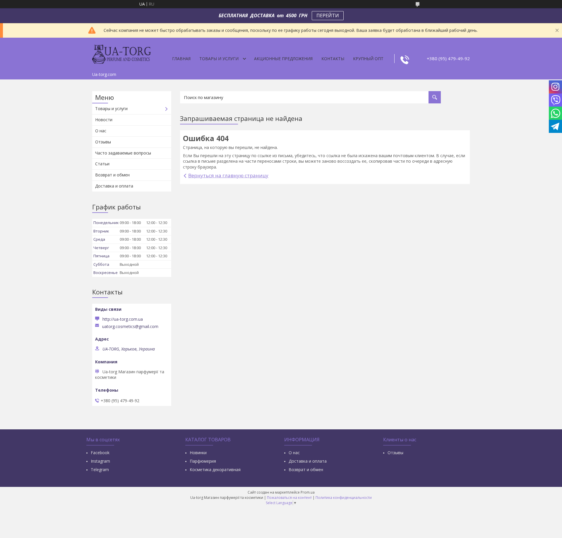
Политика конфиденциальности (344, 497)
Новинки (198, 452)
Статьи (102, 163)
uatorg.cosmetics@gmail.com (130, 326)
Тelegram (100, 469)
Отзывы (103, 142)
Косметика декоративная (215, 469)
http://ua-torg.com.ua (122, 319)
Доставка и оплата (114, 186)
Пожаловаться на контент (289, 497)
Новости (103, 119)
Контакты (332, 58)
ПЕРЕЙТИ (327, 15)
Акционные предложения (283, 58)
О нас (100, 130)
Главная (181, 58)
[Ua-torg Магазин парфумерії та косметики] (121, 53)
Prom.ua (308, 492)
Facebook (100, 452)
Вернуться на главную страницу (228, 175)
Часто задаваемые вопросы (123, 153)
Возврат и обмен (112, 175)
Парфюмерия (203, 461)
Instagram (100, 461)
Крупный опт (368, 58)
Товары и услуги (219, 58)
